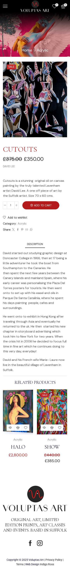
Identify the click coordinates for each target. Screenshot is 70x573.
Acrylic (42, 50)
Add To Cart (43, 205)
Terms (20, 564)
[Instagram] (40, 543)
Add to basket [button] (18, 427)
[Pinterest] (22, 229)
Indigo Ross (47, 564)
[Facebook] (18, 229)
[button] (63, 431)
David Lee (9, 166)
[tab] (35, 244)
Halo (18, 447)
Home (27, 50)
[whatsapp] (30, 229)
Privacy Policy (54, 559)
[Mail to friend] (26, 229)
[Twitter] (13, 229)
